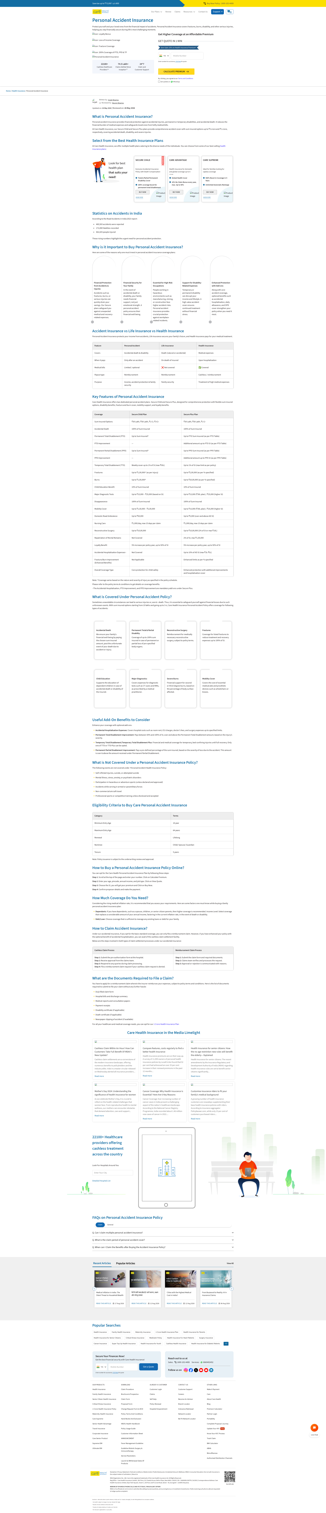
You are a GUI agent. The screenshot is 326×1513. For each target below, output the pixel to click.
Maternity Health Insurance (102, 1414)
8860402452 (208, 1362)
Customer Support (185, 1389)
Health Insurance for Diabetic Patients (205, 1343)
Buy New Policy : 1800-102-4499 (220, 3)
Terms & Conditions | (136, 1472)
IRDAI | (187, 1472)
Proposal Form (126, 1404)
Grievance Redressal (186, 1409)
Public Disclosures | (159, 1472)
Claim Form (125, 1399)
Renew (168, 11)
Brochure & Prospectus (130, 1394)
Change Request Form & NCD (132, 1409)
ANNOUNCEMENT (127, 1438)
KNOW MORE (139, 197)
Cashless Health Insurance (176, 1343)
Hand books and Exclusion (131, 1419)
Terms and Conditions (185, 78)
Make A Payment (213, 1389)
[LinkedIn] (211, 1370)
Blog (208, 1404)
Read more (99, 1076)
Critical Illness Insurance (135, 1338)
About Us (135, 1474)
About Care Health (214, 1399)
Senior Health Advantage (101, 1423)
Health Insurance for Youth (151, 1343)
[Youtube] (201, 1370)
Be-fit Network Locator (187, 1419)
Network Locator (184, 1414)
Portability (211, 1419)
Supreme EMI (97, 1443)
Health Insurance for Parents (194, 1332)
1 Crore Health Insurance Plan (166, 1024)
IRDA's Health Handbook (130, 1423)
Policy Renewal (155, 1404)
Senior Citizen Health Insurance (104, 1399)
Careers (181, 1394)
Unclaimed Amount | (172, 1472)
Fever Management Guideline (132, 1443)
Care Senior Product (100, 1438)
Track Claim (211, 1438)
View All (230, 1263)
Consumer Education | (197, 1472)
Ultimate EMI (97, 1448)
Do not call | (208, 1472)
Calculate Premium (176, 71)
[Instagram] (186, 1370)
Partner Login (212, 1414)
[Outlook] (206, 1370)
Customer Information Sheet (132, 1433)
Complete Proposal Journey (217, 1423)
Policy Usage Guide (128, 1428)
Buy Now (142, 192)
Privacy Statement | (124, 1472)
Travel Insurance (98, 1428)
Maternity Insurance (143, 1332)
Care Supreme (97, 1419)
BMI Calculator (212, 1443)
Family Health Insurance (121, 1332)
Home (8, 91)
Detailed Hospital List (101, 1180)
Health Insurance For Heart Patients (180, 1338)
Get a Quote (148, 1367)
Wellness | (182, 1472)
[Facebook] (191, 1370)
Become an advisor (185, 1399)
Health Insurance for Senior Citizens (107, 1338)
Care (208, 1394)
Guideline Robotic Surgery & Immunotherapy (131, 1449)
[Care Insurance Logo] (100, 11)
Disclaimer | (113, 1472)
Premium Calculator (214, 1409)
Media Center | (148, 1472)
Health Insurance (18, 91)
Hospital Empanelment (158, 1409)
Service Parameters (128, 1456)
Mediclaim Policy (155, 1338)
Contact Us (203, 11)
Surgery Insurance (206, 1338)
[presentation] (94, 1289)
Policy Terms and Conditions (132, 1414)
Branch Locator (184, 1404)
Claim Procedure (127, 1389)
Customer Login (156, 1389)
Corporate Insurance (100, 1433)
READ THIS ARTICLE (103, 1303)
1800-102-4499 (183, 1362)
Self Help (153, 1399)
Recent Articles (102, 1263)
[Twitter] (196, 1370)
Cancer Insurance (100, 1343)
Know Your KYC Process (216, 1433)
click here (178, 61)
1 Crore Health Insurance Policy (104, 1409)
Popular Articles (125, 1263)
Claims (177, 11)
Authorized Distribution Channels (219, 1458)
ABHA (209, 1448)
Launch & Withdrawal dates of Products (132, 1462)
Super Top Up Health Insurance (124, 1343)
